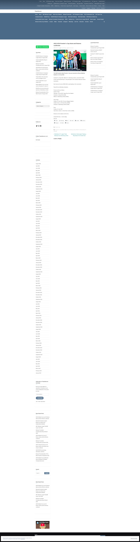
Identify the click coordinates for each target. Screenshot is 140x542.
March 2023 (38, 258)
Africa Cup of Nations (59, 1)
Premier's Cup (57, 127)
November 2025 (39, 184)
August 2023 (38, 246)
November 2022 (39, 267)
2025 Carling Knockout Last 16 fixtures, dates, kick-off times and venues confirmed (42, 446)
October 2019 (38, 352)
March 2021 (38, 313)
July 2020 (38, 331)
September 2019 (39, 354)
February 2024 (39, 232)
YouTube (87, 21)
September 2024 (39, 216)
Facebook (83, 8)
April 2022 (38, 283)
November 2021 (39, 294)
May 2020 (38, 336)
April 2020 (38, 338)
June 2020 (38, 333)
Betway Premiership (67, 1)
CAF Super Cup (94, 1)
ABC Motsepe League (50, 1)
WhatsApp (93, 8)
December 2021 (39, 292)
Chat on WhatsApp (43, 47)
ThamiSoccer (38, 11)
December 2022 (39, 264)
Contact (99, 5)
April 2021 (38, 310)
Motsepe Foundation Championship (43, 5)
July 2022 (38, 276)
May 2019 (38, 363)
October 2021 (38, 297)
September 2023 (39, 244)
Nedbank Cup (57, 5)
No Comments (70, 48)
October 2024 (38, 214)
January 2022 (38, 290)
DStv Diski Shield (80, 3)
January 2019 (38, 373)
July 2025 (38, 193)
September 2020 (39, 327)
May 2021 (38, 308)
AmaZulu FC (57, 129)
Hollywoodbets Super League (99, 3)
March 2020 (38, 340)
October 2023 (38, 241)
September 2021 (39, 299)
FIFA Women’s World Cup (88, 3)
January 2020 (38, 345)
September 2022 (39, 271)
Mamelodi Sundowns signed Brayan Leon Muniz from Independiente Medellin (41, 422)
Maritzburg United (73, 129)
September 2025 (39, 188)
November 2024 (39, 211)
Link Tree (98, 8)
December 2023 (39, 237)
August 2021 (38, 301)
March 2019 (38, 368)
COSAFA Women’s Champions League (60, 3)
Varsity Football (82, 5)
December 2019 (39, 347)
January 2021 (38, 317)
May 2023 (38, 253)
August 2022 (38, 274)
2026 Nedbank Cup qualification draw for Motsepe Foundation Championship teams (42, 459)
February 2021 (39, 315)
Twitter (103, 5)
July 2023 (38, 248)
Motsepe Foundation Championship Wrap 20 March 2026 (42, 432)
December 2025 (39, 182)
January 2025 (38, 207)
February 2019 (39, 370)
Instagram (88, 8)
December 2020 (39, 320)
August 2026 (38, 163)
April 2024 (38, 228)
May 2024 (38, 225)
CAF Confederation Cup (86, 1)
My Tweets (38, 139)
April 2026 (38, 172)
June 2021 (38, 306)
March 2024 (38, 230)
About (44, 1)
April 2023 (38, 255)
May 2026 (38, 170)
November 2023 (39, 239)
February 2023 (39, 260)
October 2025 (38, 186)
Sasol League (75, 5)
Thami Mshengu (64, 47)
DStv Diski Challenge (72, 3)
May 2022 (38, 280)
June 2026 (38, 168)
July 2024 (38, 221)
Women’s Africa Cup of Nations (91, 5)
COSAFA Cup (49, 3)
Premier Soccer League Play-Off (66, 5)
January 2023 (38, 262)
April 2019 (38, 366)
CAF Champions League (76, 1)
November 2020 (39, 322)
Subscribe (103, 8)
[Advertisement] (70, 31)
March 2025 (38, 202)
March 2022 (38, 285)
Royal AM (55, 131)
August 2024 (38, 218)
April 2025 (38, 200)
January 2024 (38, 234)
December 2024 (39, 209)
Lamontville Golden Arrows (64, 129)
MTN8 (52, 5)
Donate (91, 21)
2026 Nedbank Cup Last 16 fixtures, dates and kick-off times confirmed (42, 437)
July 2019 (38, 359)
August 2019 (38, 356)
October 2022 (38, 269)
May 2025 (38, 198)
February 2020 (39, 343)
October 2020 (38, 324)
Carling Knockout (102, 1)
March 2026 (38, 175)
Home (40, 1)
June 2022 (38, 278)
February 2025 (39, 205)
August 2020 (38, 329)
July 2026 (38, 165)
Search (36, 534)
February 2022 (39, 287)
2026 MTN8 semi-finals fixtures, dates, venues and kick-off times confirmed (42, 69)
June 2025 (38, 195)
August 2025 (38, 191)
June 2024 (38, 223)
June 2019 (38, 361)
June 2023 (38, 251)
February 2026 (39, 177)
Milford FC (78, 129)
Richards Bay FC (83, 129)
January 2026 (38, 179)
